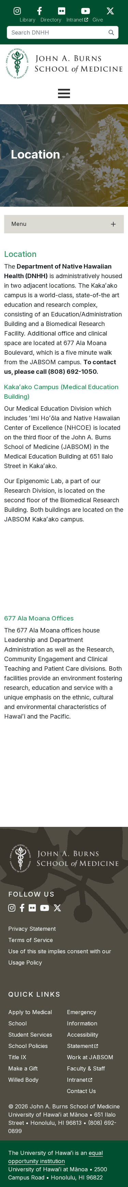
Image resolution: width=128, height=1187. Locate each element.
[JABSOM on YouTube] (85, 12)
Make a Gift (23, 1068)
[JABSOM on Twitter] (110, 12)
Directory (51, 20)
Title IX (17, 1057)
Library (27, 20)
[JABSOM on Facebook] (39, 12)
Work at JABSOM (90, 1057)
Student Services (30, 1034)
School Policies (28, 1045)
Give (98, 20)
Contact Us (81, 1091)
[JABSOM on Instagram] (17, 12)
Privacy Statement (32, 928)
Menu (18, 223)
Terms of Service (30, 940)
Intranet (80, 19)
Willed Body (23, 1079)
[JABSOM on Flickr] (61, 12)
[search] (111, 32)
